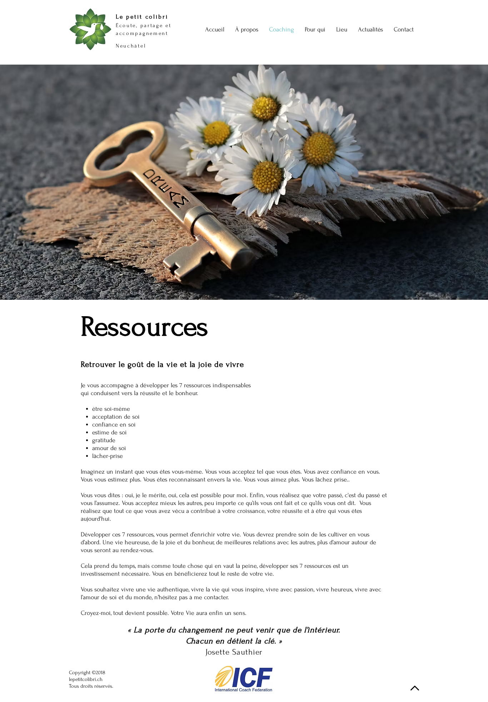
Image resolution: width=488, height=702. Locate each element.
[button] (370, 30)
